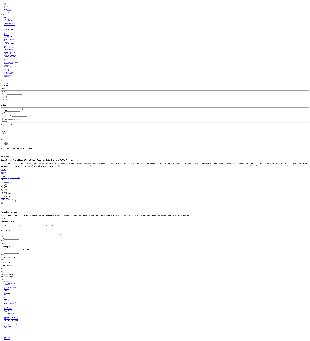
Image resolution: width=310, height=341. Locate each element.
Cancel (3, 136)
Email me (3, 176)
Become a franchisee (9, 78)
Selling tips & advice (9, 43)
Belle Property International (11, 320)
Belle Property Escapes (10, 317)
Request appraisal (8, 9)
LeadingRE (7, 323)
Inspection (5, 264)
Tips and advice (8, 73)
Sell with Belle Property (10, 37)
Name (2, 252)
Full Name (3, 237)
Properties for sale (8, 23)
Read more (3, 169)
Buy (5, 2)
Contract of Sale (7, 262)
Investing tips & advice (10, 66)
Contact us (6, 289)
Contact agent (4, 198)
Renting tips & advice (9, 52)
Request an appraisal (9, 39)
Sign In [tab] (6, 83)
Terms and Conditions (15, 119)
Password (4, 93)
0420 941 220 (4, 175)
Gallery (6, 142)
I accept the (12, 119)
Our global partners (9, 72)
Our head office (8, 70)
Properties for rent (8, 49)
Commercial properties (9, 56)
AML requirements (9, 313)
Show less (3, 170)
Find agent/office (8, 10)
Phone (2, 240)
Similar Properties (7, 265)
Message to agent (5, 268)
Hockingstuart (7, 322)
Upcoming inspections (9, 25)
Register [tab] (6, 85)
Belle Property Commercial (11, 319)
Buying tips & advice (9, 29)
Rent (5, 3)
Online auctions (8, 26)
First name (4, 109)
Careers (6, 286)
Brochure (6, 182)
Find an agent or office (9, 60)
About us (6, 12)
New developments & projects (11, 27)
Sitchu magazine (8, 310)
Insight (5, 312)
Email (3, 92)
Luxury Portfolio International (11, 324)
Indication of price (7, 260)
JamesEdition (7, 326)
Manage (6, 6)
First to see (6, 7)
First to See (7, 300)
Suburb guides (7, 30)
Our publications (8, 75)
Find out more (4, 227)
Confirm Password (6, 115)
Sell (5, 5)
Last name (4, 110)
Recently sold (7, 40)
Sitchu (5, 327)
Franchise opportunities (10, 287)
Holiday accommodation (10, 55)
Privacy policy (7, 337)
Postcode (4, 117)
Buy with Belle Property (10, 22)
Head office (7, 284)
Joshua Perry (4, 172)
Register (3, 279)
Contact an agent (5, 178)
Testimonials (7, 42)
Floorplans (7, 144)
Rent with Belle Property (10, 48)
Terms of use (7, 339)
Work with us (7, 76)
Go (2, 202)
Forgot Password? (6, 99)
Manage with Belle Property (11, 62)
